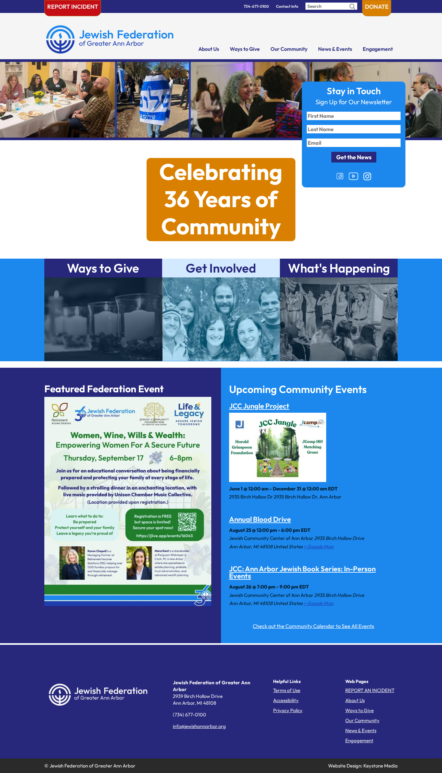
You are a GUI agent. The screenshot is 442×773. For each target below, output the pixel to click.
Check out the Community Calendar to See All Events (313, 626)
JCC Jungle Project (259, 405)
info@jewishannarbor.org (199, 726)
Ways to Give (245, 49)
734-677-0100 (256, 6)
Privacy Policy (288, 710)
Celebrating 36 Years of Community (220, 199)
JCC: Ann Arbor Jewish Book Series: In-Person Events (302, 572)
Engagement (378, 49)
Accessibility (286, 700)
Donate (377, 6)
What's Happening (339, 268)
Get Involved (221, 268)
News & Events (335, 49)
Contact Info (287, 6)
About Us (208, 49)
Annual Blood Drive (260, 519)
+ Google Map (319, 546)
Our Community (289, 49)
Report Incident (72, 6)
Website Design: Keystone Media (363, 766)
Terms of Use (286, 690)
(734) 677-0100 (189, 714)
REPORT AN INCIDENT (369, 690)
